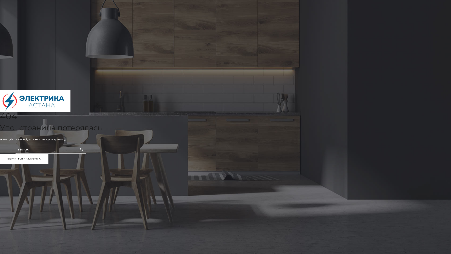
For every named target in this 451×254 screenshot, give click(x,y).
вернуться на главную (24, 158)
